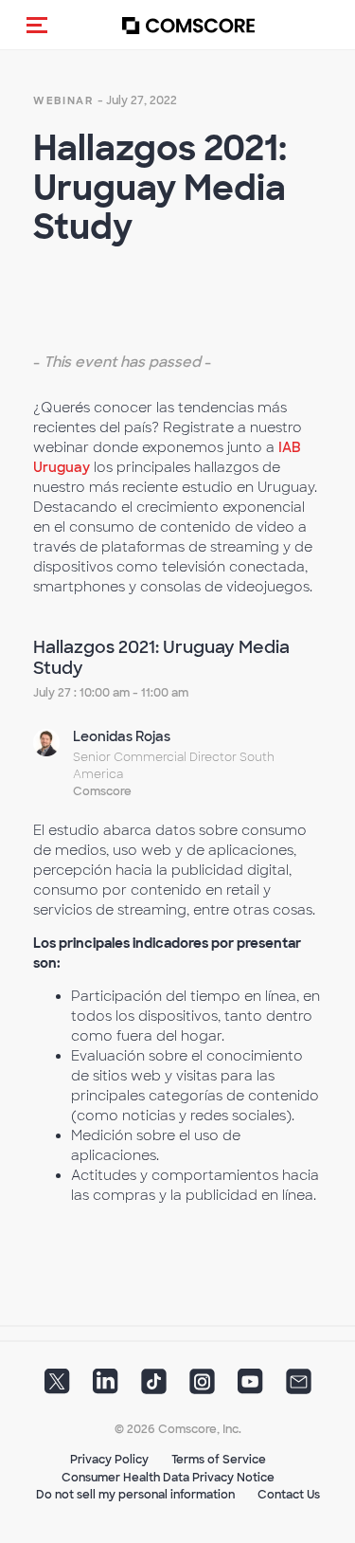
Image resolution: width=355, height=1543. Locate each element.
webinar (63, 100)
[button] (37, 24)
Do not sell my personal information (135, 1494)
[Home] (188, 25)
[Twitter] (57, 1387)
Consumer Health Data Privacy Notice (168, 1477)
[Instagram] (202, 1387)
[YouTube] (250, 1387)
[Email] (298, 1387)
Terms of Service (218, 1459)
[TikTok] (154, 1387)
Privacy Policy (109, 1459)
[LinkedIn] (105, 1387)
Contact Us (288, 1494)
